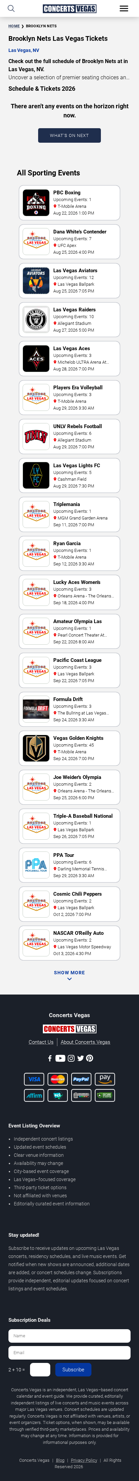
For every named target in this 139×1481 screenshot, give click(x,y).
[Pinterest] (89, 1059)
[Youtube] (60, 1059)
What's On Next (69, 135)
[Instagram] (71, 1059)
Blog (60, 1460)
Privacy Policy (84, 1460)
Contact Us (41, 1042)
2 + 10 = (16, 1369)
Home (14, 26)
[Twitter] (81, 1059)
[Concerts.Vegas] (69, 1030)
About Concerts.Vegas (85, 1042)
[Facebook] (50, 1059)
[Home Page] (69, 8)
